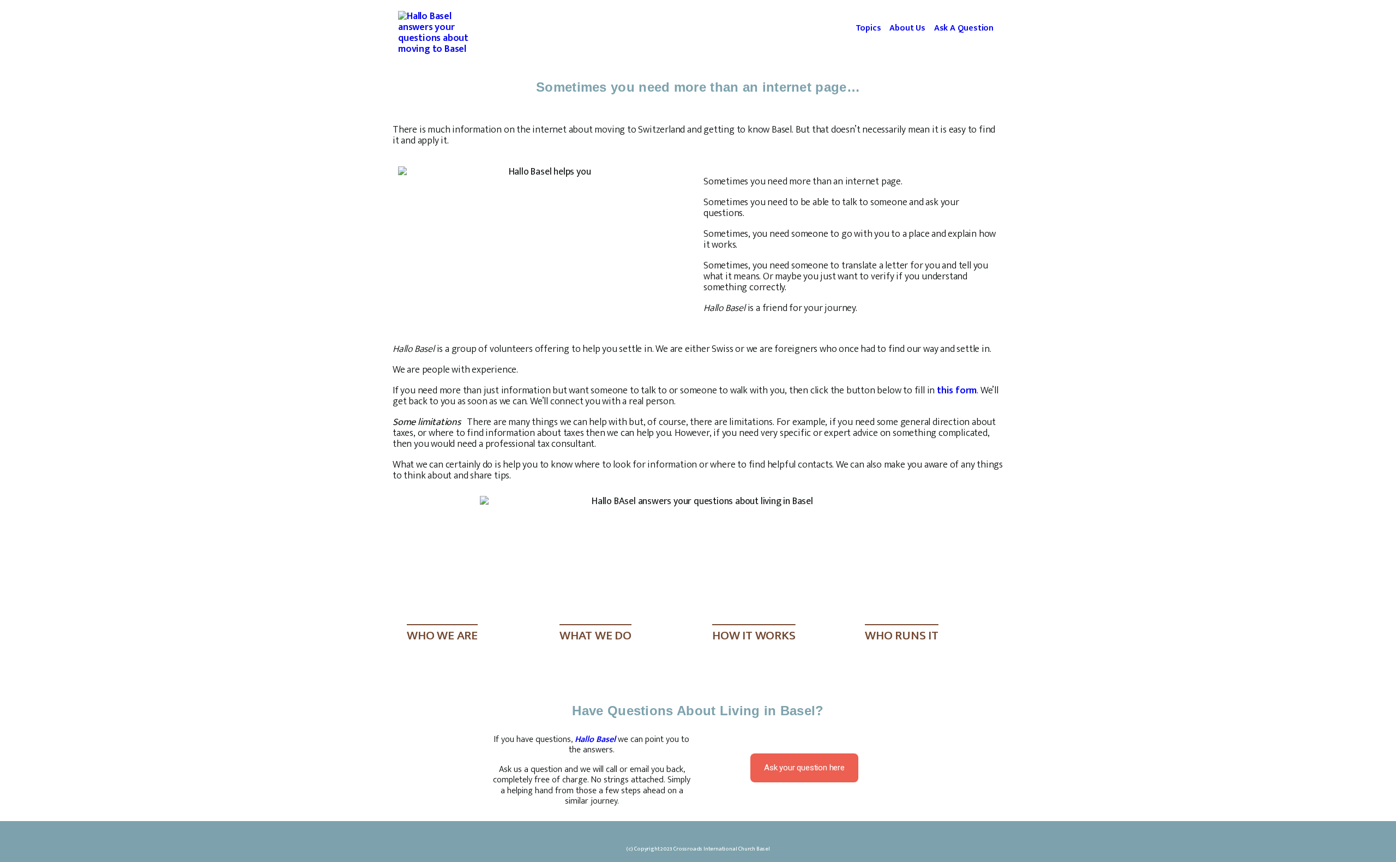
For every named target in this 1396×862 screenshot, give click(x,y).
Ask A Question (964, 28)
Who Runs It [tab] (901, 635)
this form (957, 390)
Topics (868, 28)
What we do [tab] (595, 635)
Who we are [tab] (442, 635)
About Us (907, 28)
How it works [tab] (754, 635)
